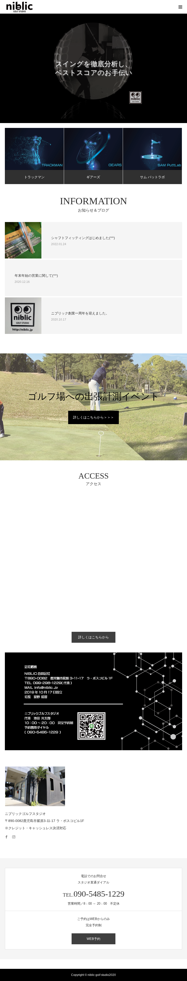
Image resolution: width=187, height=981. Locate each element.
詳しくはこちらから (93, 637)
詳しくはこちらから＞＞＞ (93, 417)
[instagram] (15, 834)
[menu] (180, 7)
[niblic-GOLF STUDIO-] (19, 6)
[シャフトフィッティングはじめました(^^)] (23, 240)
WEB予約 (93, 939)
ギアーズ (93, 177)
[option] (93, 68)
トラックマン (34, 177)
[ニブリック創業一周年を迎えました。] (23, 315)
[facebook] (8, 834)
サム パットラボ (152, 177)
